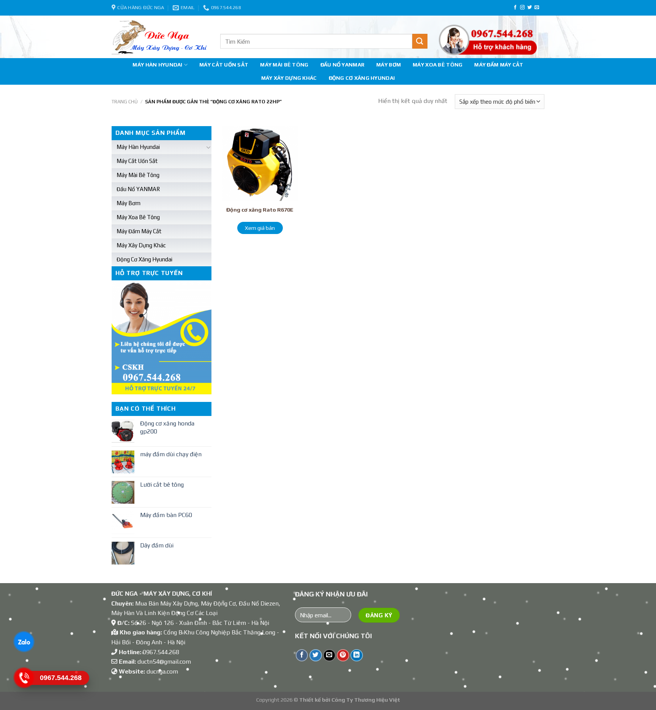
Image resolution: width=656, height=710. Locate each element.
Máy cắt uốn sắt (223, 65)
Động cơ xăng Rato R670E (259, 210)
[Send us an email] (537, 7)
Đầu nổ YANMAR (342, 65)
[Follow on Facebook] (515, 7)
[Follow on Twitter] (529, 7)
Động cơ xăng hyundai (362, 78)
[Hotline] (24, 677)
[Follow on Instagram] (522, 7)
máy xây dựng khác (289, 78)
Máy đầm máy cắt (498, 65)
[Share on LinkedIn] (356, 655)
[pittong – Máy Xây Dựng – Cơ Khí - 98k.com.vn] (160, 36)
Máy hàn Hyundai (157, 65)
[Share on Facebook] (302, 655)
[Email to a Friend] (329, 655)
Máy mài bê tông (284, 65)
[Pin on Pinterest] (343, 655)
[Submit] (419, 41)
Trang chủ (125, 101)
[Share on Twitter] (315, 655)
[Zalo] (24, 641)
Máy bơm (388, 65)
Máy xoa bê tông (437, 65)
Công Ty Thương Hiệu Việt (365, 700)
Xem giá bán (260, 228)
